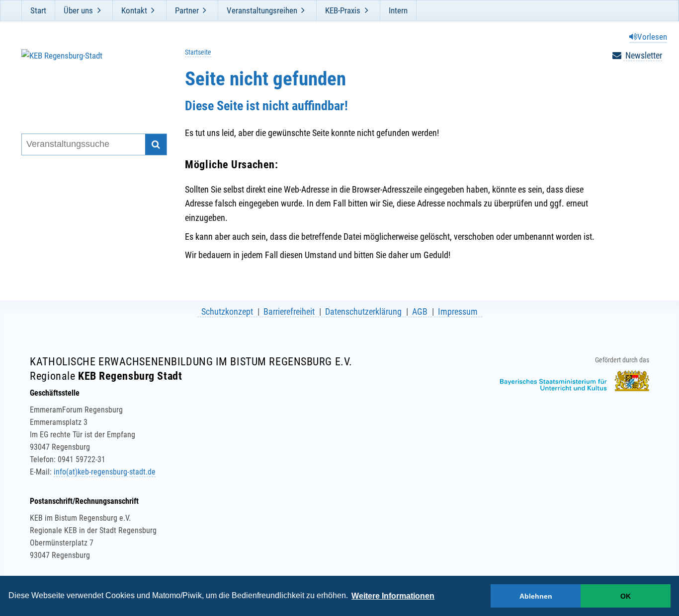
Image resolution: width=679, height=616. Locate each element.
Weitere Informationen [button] (392, 596)
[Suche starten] (156, 144)
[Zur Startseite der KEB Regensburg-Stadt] (87, 78)
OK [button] (625, 596)
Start (38, 10)
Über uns (78, 10)
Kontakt (134, 10)
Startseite (198, 52)
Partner (187, 10)
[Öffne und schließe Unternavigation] (98, 10)
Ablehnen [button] (535, 596)
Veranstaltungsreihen (262, 10)
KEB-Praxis (342, 10)
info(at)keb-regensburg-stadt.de (105, 472)
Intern (398, 10)
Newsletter (642, 55)
